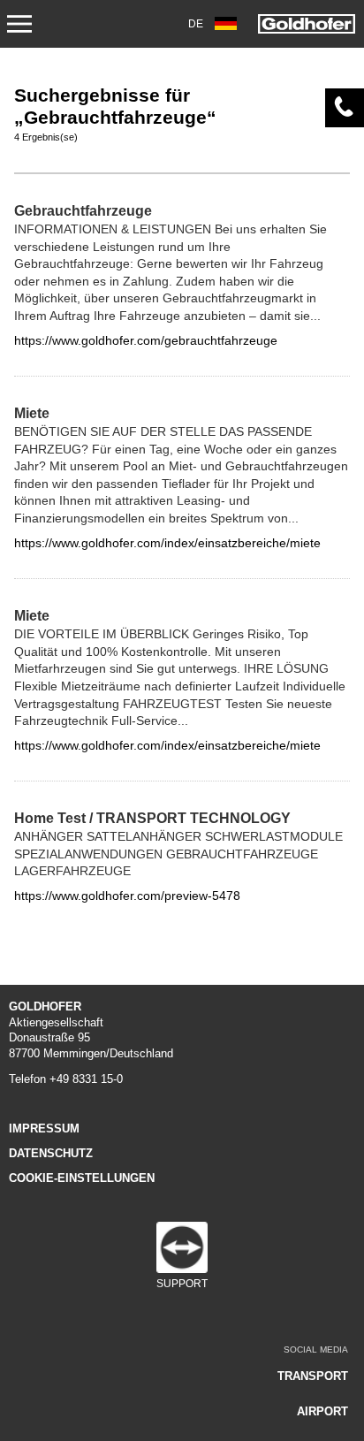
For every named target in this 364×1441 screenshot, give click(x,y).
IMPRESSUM (44, 1128)
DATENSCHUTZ (51, 1153)
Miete (31, 413)
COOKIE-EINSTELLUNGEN (82, 1178)
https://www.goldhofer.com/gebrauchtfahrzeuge (145, 340)
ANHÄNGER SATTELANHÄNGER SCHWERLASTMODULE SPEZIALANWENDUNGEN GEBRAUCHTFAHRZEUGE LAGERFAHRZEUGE (178, 853)
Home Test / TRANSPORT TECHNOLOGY (152, 818)
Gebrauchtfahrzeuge (83, 210)
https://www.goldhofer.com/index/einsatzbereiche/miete (167, 543)
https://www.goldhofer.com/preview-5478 (127, 895)
